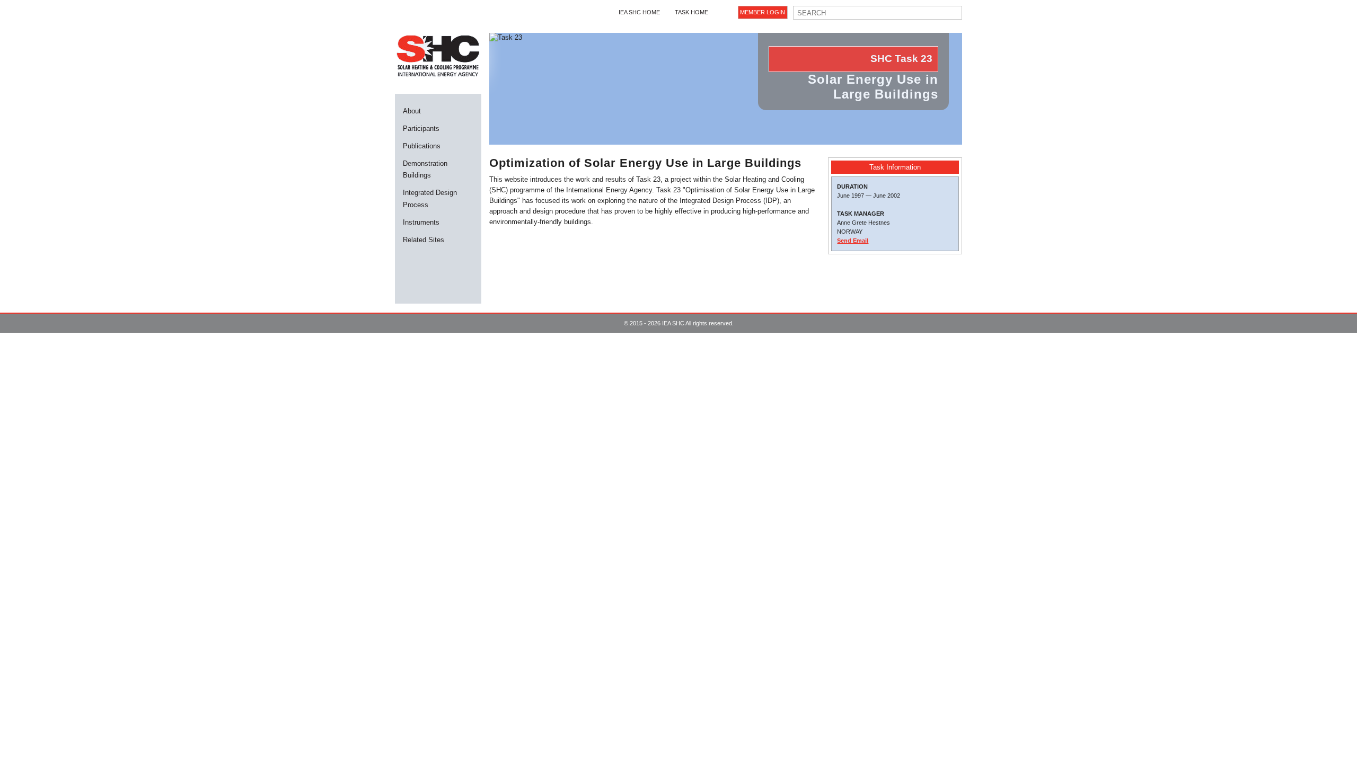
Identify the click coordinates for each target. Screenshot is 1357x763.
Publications (421, 146)
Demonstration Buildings (425, 169)
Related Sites (423, 240)
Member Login (762, 12)
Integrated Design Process (430, 198)
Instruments (421, 222)
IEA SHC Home (639, 12)
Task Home (691, 12)
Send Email (852, 240)
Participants (421, 128)
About (412, 111)
